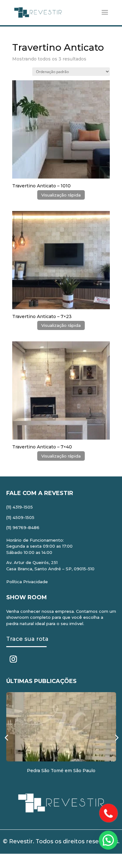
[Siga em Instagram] (13, 659)
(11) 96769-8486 (22, 527)
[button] (108, 840)
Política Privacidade (27, 581)
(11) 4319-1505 (19, 507)
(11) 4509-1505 (20, 517)
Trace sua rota (27, 638)
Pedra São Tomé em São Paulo (61, 770)
